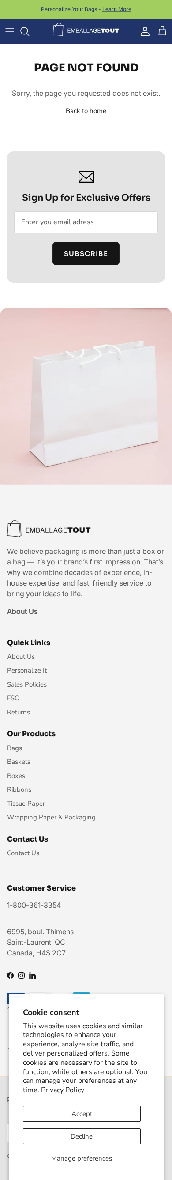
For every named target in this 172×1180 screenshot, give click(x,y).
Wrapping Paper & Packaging (51, 817)
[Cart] (162, 31)
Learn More (116, 9)
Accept (81, 1113)
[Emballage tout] (86, 29)
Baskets (18, 761)
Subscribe (86, 253)
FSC (13, 698)
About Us (21, 656)
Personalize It (27, 670)
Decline (82, 1136)
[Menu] (9, 31)
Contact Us (23, 853)
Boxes (16, 775)
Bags (14, 748)
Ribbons (19, 789)
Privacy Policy (62, 1090)
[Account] (143, 31)
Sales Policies (27, 684)
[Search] (29, 31)
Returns (18, 712)
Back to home (86, 110)
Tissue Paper (26, 803)
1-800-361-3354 (34, 905)
